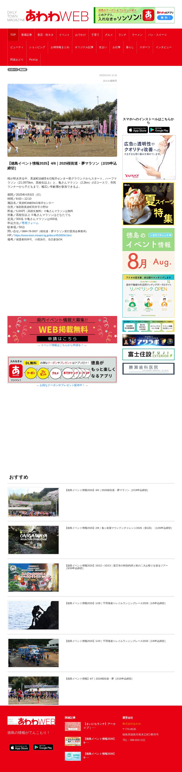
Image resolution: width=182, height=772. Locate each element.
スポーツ (145, 47)
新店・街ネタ (45, 34)
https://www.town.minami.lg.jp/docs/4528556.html (42, 235)
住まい (103, 47)
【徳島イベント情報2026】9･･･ (100, 740)
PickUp (33, 59)
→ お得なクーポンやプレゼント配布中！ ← (62, 385)
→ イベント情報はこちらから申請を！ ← (62, 345)
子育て (95, 34)
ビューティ (17, 47)
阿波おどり (17, 59)
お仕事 (117, 47)
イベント (64, 34)
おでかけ (80, 34)
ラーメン (137, 34)
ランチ (122, 34)
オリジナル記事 (84, 47)
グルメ (109, 34)
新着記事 (26, 34)
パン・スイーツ (157, 34)
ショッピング (37, 47)
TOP (13, 34)
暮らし (130, 47)
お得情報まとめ (60, 47)
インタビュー (164, 47)
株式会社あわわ (131, 723)
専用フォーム (30, 223)
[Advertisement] (62, 433)
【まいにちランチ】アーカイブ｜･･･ (100, 725)
